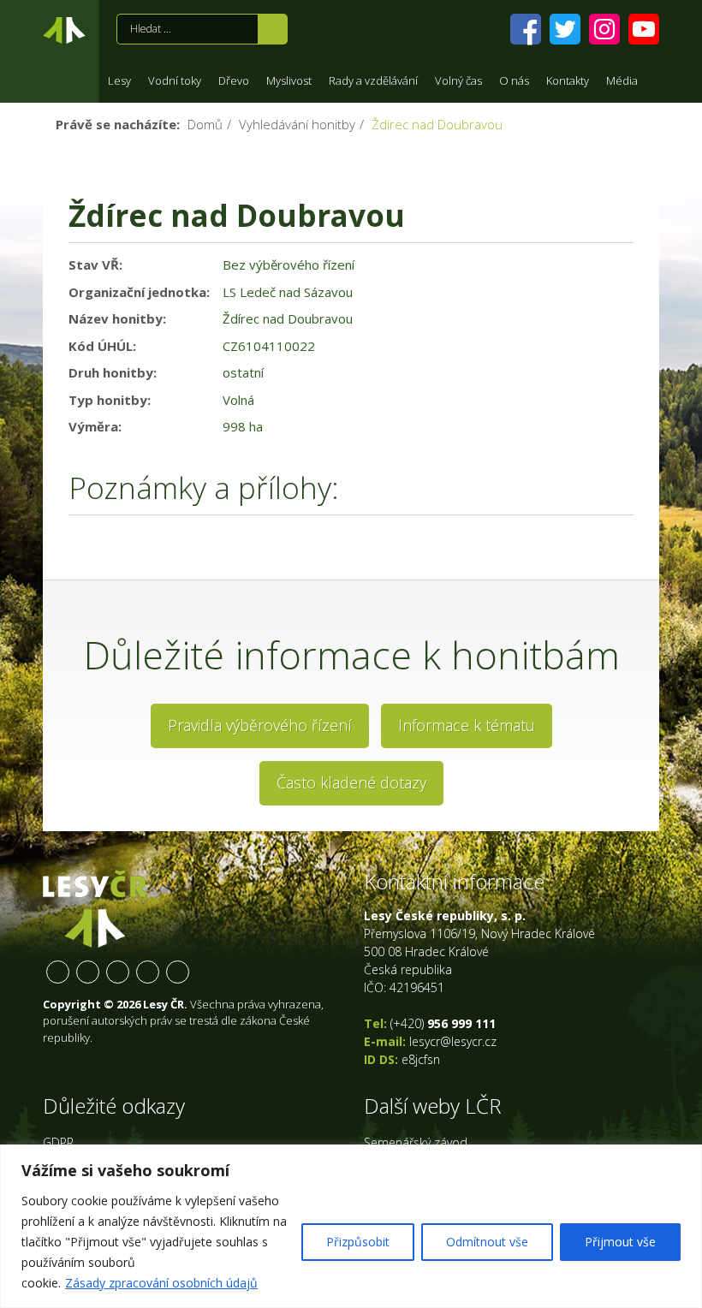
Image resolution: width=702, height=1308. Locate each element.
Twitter (87, 972)
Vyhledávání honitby (297, 124)
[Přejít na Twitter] (565, 29)
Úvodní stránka (64, 33)
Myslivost (289, 80)
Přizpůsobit (358, 1242)
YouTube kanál (147, 972)
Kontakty (567, 80)
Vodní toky (174, 80)
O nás (514, 80)
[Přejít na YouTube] (643, 29)
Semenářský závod (415, 1142)
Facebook (57, 972)
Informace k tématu (466, 725)
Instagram (117, 972)
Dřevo (233, 80)
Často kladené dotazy (351, 782)
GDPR (58, 1142)
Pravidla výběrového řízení (260, 725)
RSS (177, 972)
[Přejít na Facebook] (525, 29)
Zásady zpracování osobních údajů (161, 1283)
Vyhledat (273, 29)
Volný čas (458, 80)
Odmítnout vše (487, 1242)
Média (622, 80)
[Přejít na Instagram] (604, 29)
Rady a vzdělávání (373, 80)
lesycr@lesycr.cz (453, 1041)
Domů (205, 124)
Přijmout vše (620, 1242)
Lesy (119, 80)
